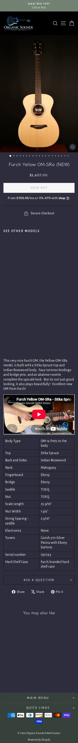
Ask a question (39, 580)
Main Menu (38, 697)
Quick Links (38, 707)
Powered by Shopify (39, 739)
